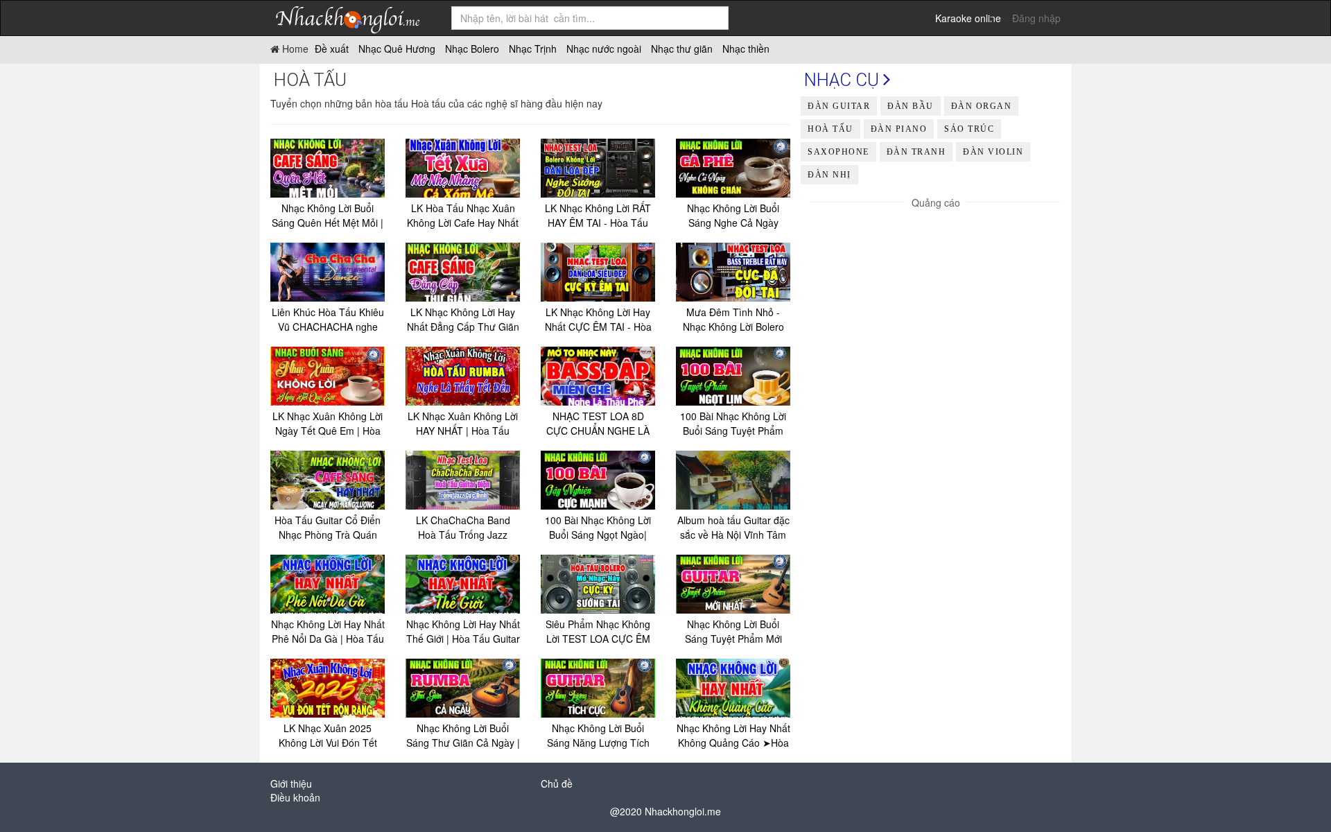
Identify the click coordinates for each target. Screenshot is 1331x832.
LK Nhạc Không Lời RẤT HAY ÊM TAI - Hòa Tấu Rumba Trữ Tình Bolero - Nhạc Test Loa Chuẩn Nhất (598, 215)
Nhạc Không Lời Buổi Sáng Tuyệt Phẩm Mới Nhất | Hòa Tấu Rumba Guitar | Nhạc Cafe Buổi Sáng (733, 631)
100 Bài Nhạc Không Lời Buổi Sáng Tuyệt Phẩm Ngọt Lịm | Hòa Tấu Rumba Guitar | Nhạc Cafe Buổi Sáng (733, 423)
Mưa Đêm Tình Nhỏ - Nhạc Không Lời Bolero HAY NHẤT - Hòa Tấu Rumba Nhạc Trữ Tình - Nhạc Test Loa (733, 319)
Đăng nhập (1036, 18)
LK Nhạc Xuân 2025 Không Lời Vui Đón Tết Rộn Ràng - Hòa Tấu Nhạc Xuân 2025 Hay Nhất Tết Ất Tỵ (328, 735)
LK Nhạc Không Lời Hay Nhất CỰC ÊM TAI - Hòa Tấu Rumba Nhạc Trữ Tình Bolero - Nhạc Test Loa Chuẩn (598, 319)
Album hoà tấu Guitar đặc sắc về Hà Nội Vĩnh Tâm (733, 527)
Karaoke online (968, 18)
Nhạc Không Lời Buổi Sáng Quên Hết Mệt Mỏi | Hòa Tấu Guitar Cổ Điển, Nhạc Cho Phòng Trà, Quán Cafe (327, 215)
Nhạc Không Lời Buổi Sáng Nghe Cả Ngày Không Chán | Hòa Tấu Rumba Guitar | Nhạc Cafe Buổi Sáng (733, 215)
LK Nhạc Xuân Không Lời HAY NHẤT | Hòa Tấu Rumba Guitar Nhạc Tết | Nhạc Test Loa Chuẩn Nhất (463, 423)
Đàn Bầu (910, 106)
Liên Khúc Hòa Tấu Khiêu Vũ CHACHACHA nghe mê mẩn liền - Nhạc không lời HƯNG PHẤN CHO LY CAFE (328, 319)
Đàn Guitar (839, 106)
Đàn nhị (829, 175)
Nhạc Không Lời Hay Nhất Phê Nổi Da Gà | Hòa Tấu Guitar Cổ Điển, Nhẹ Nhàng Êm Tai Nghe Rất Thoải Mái (328, 631)
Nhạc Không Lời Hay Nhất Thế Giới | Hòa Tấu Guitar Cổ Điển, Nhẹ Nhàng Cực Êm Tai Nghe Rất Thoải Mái (463, 631)
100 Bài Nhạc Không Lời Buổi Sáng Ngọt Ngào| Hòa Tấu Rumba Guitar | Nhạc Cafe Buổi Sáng (598, 527)
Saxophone (838, 152)
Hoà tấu (830, 129)
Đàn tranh (916, 152)
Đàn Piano (899, 129)
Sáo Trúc (969, 129)
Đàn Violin (993, 152)
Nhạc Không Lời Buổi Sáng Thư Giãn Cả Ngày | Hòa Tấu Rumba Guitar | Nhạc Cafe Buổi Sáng (463, 735)
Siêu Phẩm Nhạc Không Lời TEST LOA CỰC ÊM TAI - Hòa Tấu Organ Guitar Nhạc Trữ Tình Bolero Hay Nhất (598, 631)
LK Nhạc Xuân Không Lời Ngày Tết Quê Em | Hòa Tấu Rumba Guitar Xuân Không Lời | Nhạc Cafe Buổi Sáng (327, 423)
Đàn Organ (981, 106)
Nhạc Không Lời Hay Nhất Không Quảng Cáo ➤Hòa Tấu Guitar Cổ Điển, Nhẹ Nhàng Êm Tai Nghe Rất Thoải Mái (733, 735)
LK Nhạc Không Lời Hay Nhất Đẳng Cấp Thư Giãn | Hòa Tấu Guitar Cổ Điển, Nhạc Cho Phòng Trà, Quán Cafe (463, 319)
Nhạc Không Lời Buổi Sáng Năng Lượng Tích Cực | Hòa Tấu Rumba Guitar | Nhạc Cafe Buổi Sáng (598, 735)
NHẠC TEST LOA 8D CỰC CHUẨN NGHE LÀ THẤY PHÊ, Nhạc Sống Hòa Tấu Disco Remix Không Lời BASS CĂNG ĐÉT (598, 423)
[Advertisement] (936, 306)
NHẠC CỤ (843, 79)
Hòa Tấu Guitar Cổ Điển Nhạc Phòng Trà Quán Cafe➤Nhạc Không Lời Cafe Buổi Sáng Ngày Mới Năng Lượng (327, 527)
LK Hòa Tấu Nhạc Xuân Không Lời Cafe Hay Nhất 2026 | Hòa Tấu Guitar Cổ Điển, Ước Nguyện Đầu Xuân (463, 215)
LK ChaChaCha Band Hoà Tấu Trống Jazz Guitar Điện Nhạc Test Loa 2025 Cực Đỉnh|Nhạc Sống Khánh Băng (463, 527)
